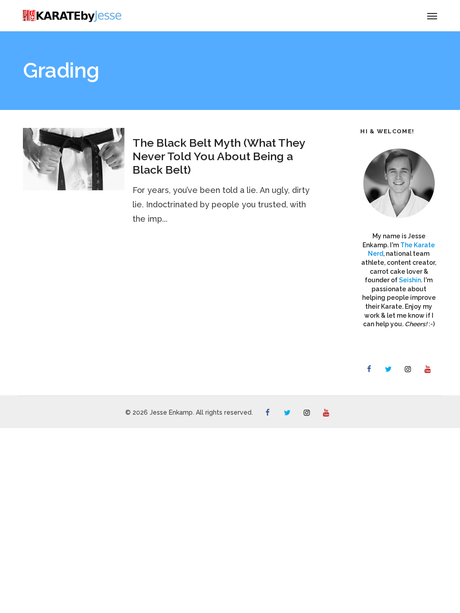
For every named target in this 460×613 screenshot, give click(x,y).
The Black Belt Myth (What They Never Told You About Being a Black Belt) (219, 156)
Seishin (410, 280)
